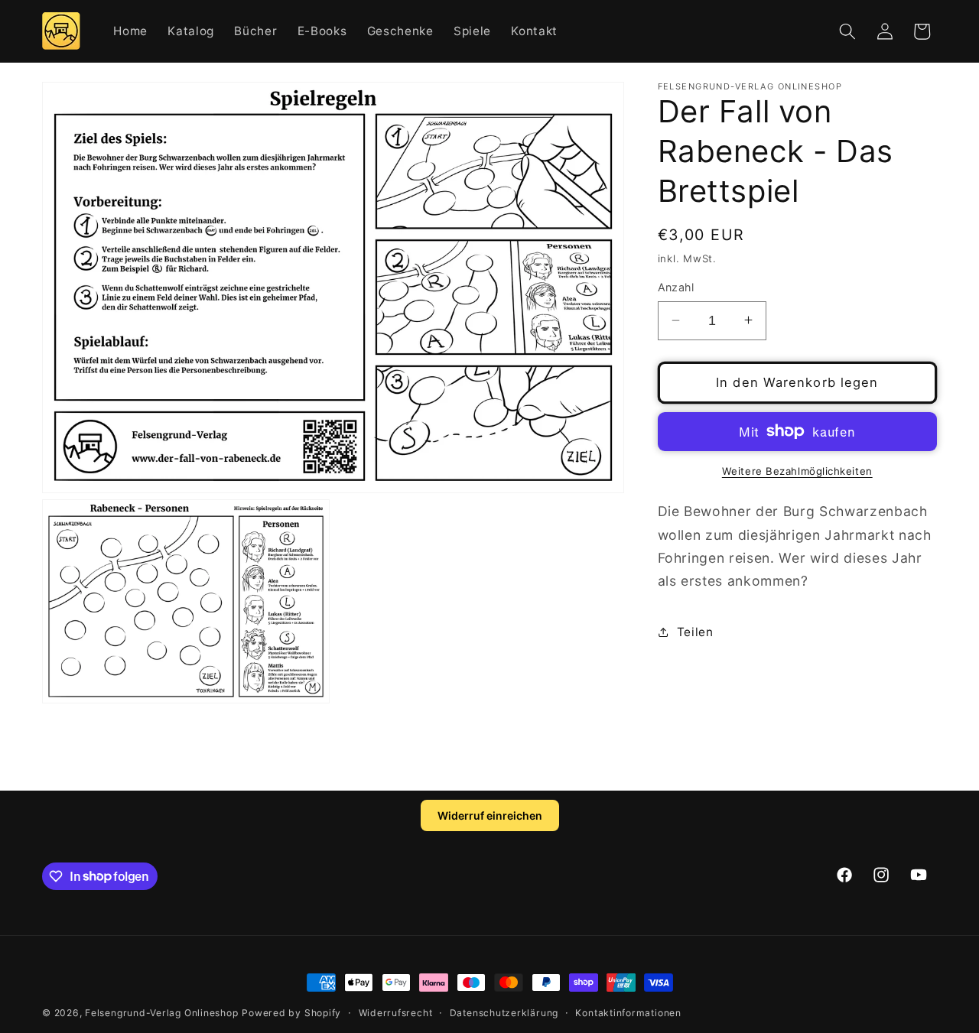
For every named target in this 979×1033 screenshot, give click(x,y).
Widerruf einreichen (489, 815)
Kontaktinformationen (628, 1012)
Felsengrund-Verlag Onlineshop (161, 1012)
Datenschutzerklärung (504, 1012)
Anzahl (676, 286)
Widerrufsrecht (396, 1012)
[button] (847, 31)
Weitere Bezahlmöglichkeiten (797, 471)
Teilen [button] (695, 631)
